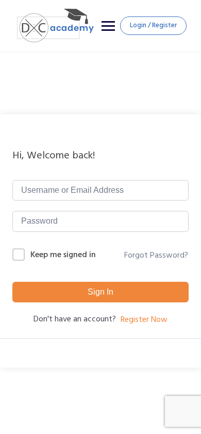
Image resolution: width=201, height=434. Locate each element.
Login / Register (153, 25)
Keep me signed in (63, 254)
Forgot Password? (156, 255)
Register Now (144, 319)
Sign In (100, 291)
